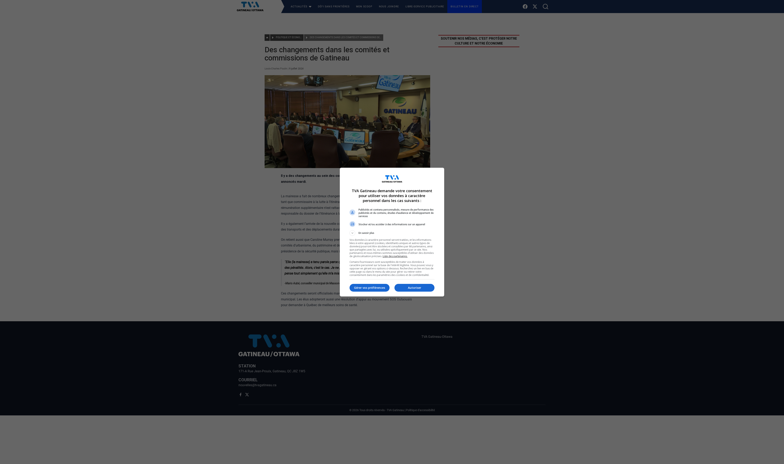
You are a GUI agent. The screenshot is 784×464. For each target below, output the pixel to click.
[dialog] (392, 232)
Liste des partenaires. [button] (395, 256)
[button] (392, 233)
